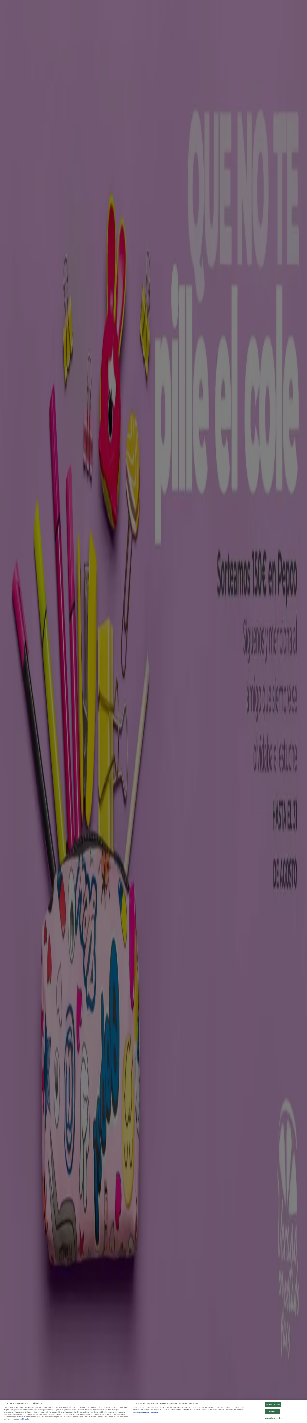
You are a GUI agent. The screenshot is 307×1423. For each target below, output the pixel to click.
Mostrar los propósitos (273, 1418)
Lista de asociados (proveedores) (145, 1412)
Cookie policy (24, 1419)
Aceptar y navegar (273, 1404)
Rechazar (272, 1411)
